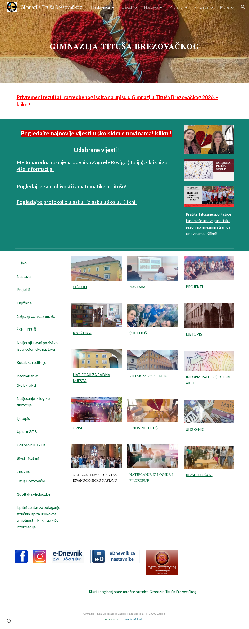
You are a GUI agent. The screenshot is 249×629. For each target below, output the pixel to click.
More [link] (224, 7)
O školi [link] (127, 7)
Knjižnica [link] (201, 7)
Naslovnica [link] (100, 7)
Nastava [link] (151, 7)
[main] (125, 41)
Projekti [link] (176, 7)
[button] (243, 7)
